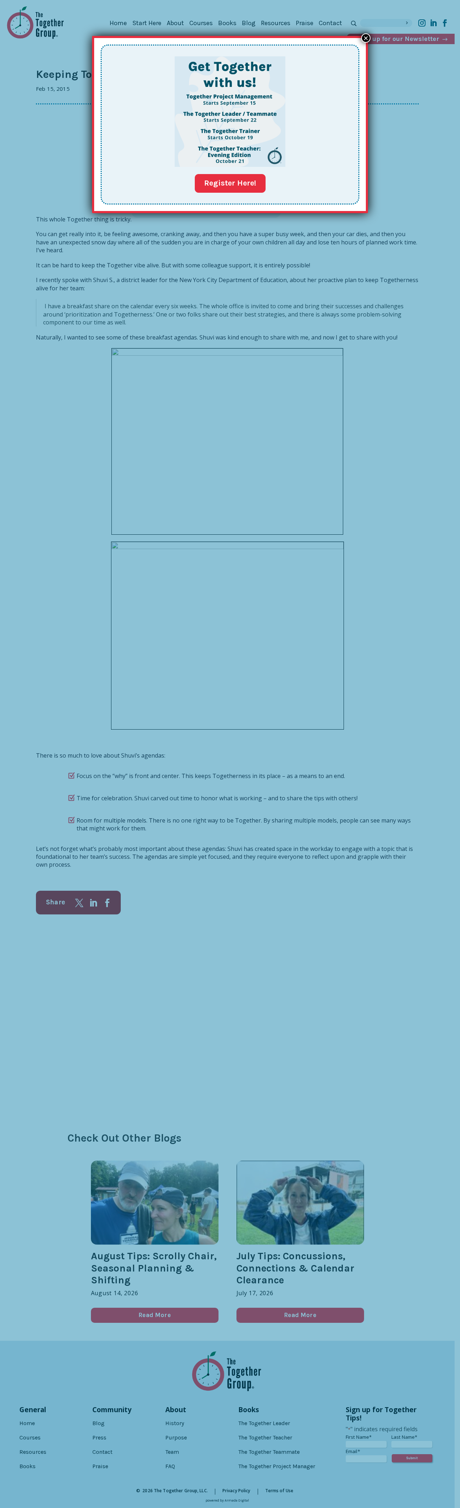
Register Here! (230, 183)
